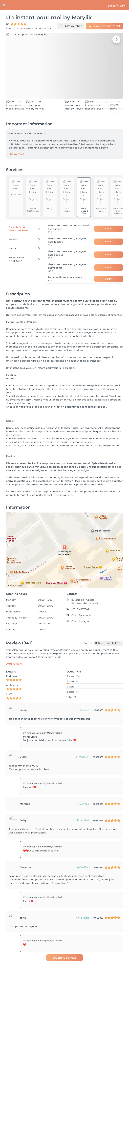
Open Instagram (81, 621)
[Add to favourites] (116, 39)
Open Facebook (81, 615)
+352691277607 (80, 609)
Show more (17, 153)
